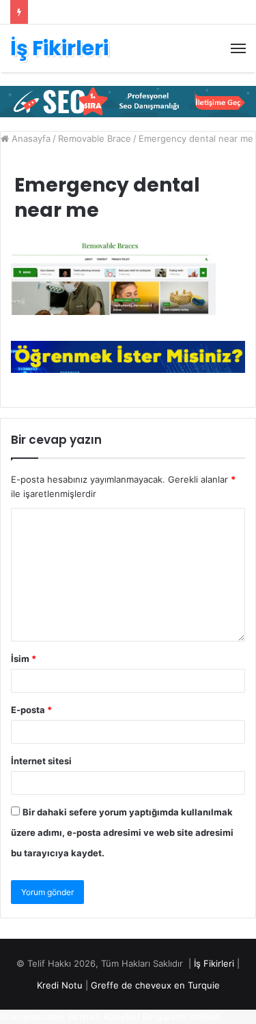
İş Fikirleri (214, 963)
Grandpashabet (33, 1016)
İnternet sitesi (41, 760)
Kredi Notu (60, 985)
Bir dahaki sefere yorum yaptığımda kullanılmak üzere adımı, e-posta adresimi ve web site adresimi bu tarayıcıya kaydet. (122, 832)
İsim (23, 658)
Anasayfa (30, 138)
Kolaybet (122, 1016)
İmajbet (204, 1016)
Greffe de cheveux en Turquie (155, 985)
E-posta (31, 709)
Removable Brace (94, 138)
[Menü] (238, 48)
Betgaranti (164, 1016)
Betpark (84, 1016)
